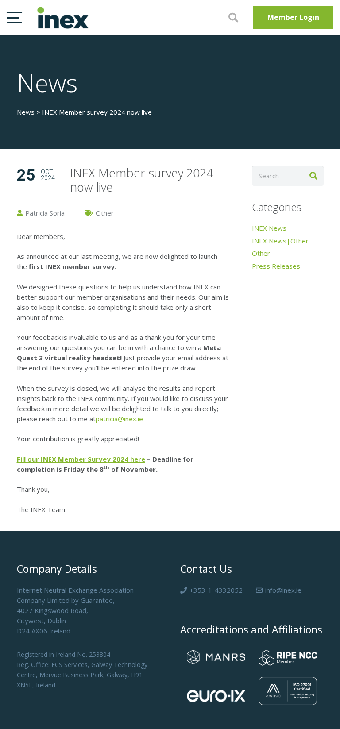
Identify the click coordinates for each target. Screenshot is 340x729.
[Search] (314, 176)
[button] (14, 18)
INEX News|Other (280, 240)
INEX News (269, 228)
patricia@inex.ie (119, 418)
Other (261, 253)
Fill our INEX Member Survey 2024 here (81, 459)
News (26, 112)
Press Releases (276, 266)
